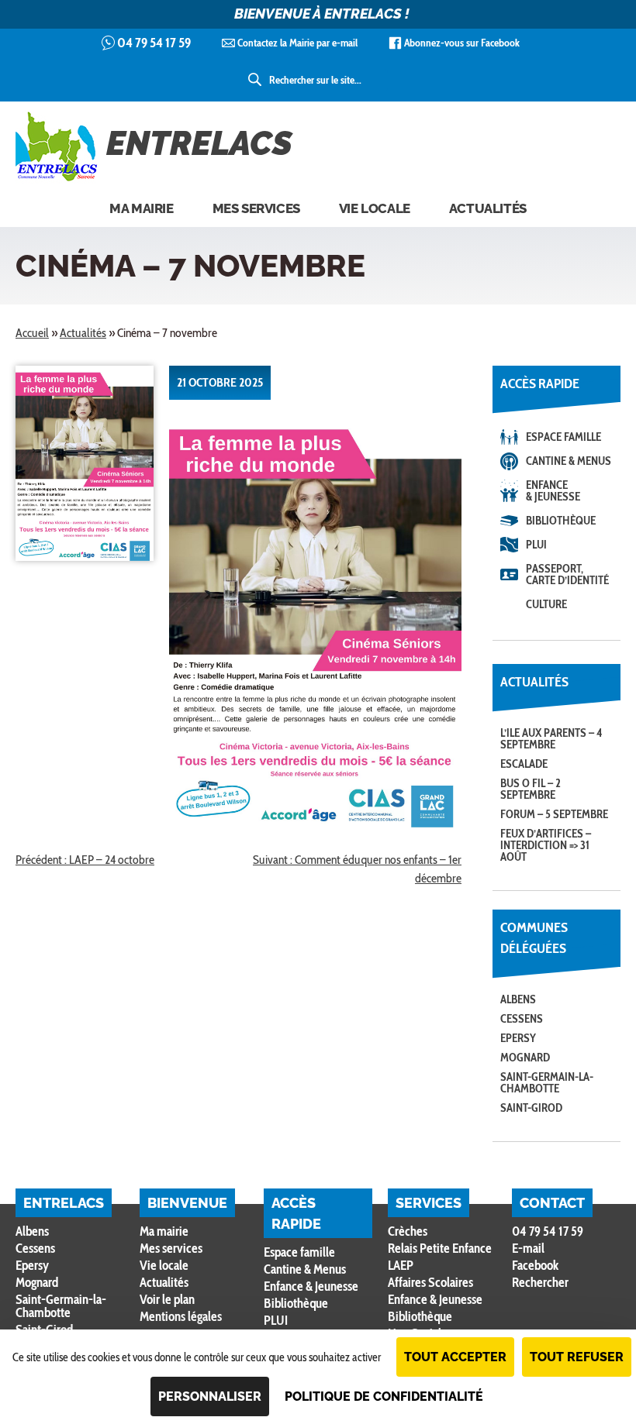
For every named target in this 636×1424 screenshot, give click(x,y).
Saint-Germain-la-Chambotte (546, 1083)
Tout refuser (577, 1357)
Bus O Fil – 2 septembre (530, 789)
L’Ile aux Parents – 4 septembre (551, 739)
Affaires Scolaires (430, 1282)
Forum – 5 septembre (554, 814)
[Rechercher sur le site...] (256, 80)
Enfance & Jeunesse (553, 491)
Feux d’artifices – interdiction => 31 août (545, 845)
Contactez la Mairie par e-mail (297, 43)
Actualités (488, 208)
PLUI (536, 545)
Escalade (524, 764)
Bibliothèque (561, 521)
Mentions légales (181, 1316)
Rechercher (540, 1282)
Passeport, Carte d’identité (567, 574)
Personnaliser (209, 1396)
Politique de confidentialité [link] (384, 1396)
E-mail (528, 1248)
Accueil (32, 332)
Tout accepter (455, 1357)
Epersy (518, 1038)
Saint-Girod (531, 1108)
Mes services (256, 208)
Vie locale (374, 208)
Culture (546, 604)
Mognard (525, 1058)
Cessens (521, 1019)
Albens (518, 999)
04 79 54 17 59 (154, 42)
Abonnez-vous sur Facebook (462, 43)
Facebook (535, 1265)
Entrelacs (199, 143)
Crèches (407, 1231)
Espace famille (563, 437)
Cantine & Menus (568, 461)
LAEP (400, 1265)
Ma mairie (141, 208)
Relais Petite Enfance (440, 1248)
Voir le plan (167, 1299)
